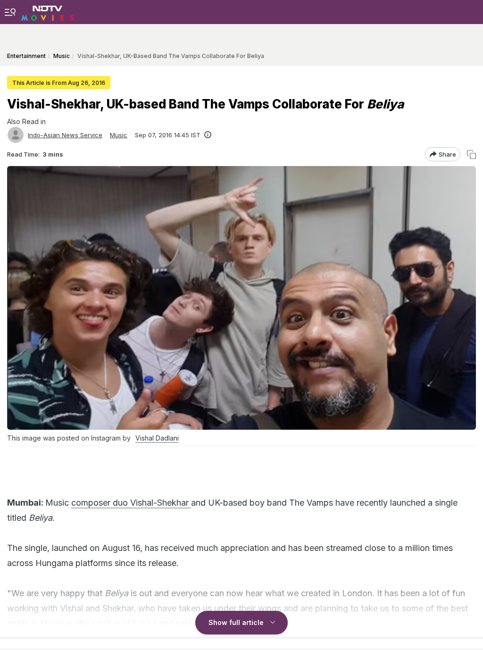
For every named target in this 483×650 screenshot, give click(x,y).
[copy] (471, 154)
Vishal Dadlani (157, 438)
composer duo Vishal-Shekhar (131, 503)
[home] (47, 12)
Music (118, 135)
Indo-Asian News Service (65, 135)
